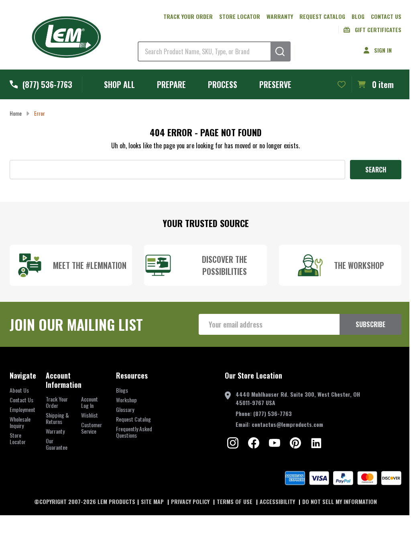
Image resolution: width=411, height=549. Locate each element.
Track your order (188, 16)
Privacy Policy (191, 501)
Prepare (171, 84)
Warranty (280, 16)
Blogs (122, 390)
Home (16, 113)
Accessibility (278, 501)
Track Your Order (57, 402)
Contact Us (386, 16)
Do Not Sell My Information (339, 501)
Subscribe (370, 324)
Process (222, 84)
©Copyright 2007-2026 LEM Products (84, 501)
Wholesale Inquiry (20, 422)
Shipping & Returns (57, 418)
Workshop (126, 399)
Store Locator (239, 16)
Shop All (119, 84)
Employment (22, 409)
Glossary (125, 409)
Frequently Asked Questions (134, 431)
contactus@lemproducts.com (287, 424)
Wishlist (89, 415)
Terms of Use (235, 501)
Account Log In (89, 402)
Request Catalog (322, 16)
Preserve (275, 84)
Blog (358, 16)
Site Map (153, 501)
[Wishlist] (342, 84)
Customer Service (91, 427)
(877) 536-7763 (272, 413)
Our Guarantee (56, 443)
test (233, 443)
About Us (19, 390)
